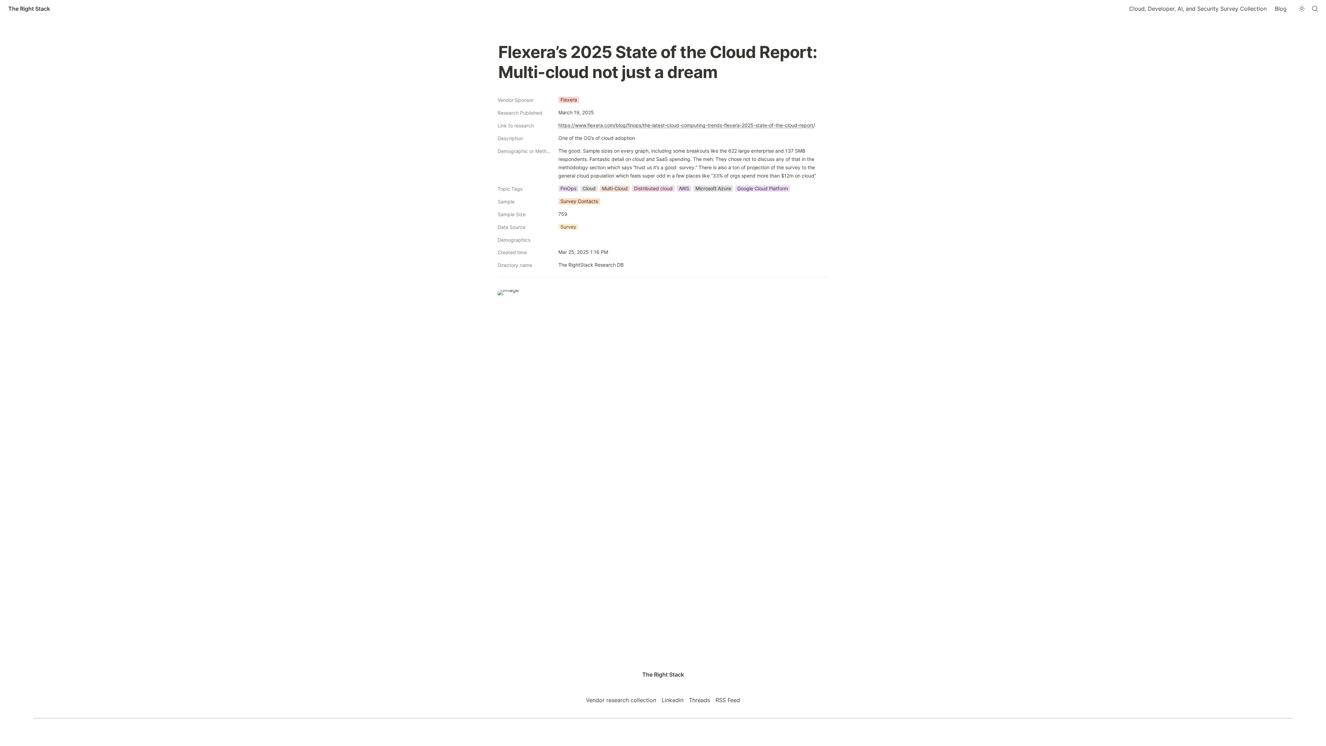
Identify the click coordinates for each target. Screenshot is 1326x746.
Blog (1281, 8)
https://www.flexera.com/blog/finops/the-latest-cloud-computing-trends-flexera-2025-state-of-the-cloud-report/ (686, 125)
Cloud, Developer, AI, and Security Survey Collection (1198, 8)
